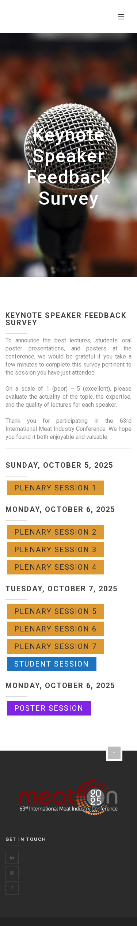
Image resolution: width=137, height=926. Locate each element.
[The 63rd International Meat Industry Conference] (47, 16)
